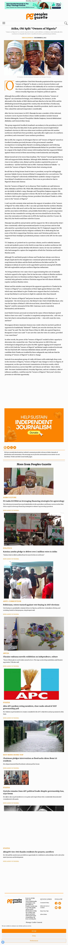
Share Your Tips (44, 911)
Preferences (34, 941)
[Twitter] (8, 447)
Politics (7, 548)
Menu (3, 23)
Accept (34, 931)
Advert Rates (43, 914)
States (6, 702)
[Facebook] (5, 447)
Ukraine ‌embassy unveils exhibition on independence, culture (30, 657)
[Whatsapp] (11, 447)
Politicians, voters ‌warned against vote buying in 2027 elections (31, 605)
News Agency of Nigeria (11, 510)
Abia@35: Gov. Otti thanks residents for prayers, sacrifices (28, 852)
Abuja (6, 653)
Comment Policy (44, 902)
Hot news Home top (13, 755)
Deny (34, 936)
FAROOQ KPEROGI (27, 37)
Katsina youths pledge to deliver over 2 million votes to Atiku (30, 552)
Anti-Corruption (12, 601)
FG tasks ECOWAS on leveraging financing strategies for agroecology (33, 501)
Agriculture (9, 497)
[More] (14, 447)
